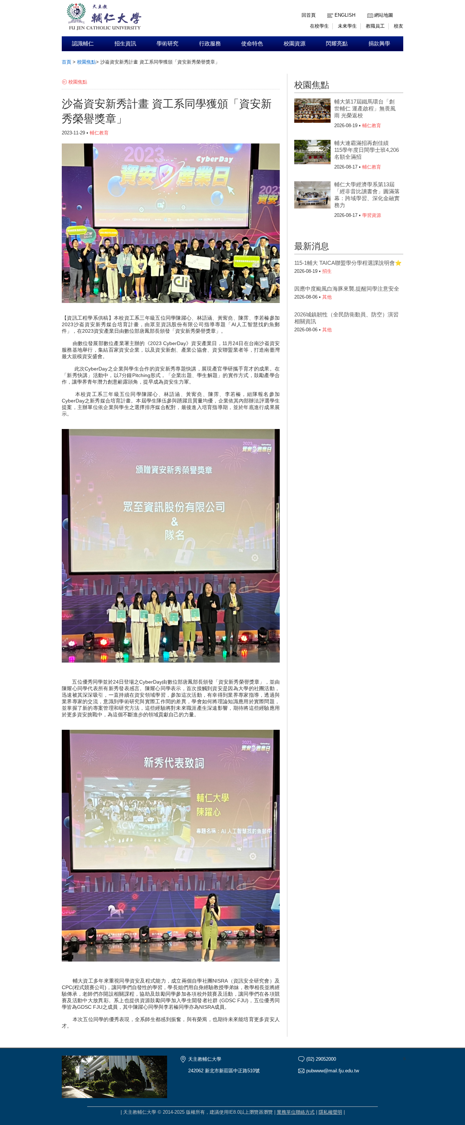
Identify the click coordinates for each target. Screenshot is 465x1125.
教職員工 (375, 26)
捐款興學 (379, 43)
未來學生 (347, 26)
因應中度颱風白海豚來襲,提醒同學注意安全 (346, 289)
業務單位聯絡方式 (296, 1112)
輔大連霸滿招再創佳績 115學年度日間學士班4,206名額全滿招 (366, 150)
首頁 (66, 62)
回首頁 (309, 15)
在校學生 (319, 26)
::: (369, 9)
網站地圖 (383, 15)
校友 (398, 26)
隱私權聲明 (330, 1112)
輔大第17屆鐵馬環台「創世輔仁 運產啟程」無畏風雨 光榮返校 (365, 108)
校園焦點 (86, 62)
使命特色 (252, 43)
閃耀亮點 (337, 43)
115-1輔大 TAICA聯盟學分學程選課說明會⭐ (348, 263)
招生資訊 (125, 43)
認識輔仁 (83, 43)
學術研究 (167, 43)
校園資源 (295, 43)
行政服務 (210, 43)
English (345, 15)
